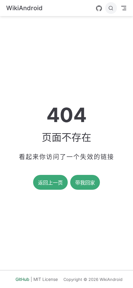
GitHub (22, 279)
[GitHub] (99, 8)
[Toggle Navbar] (123, 8)
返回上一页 (50, 182)
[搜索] (111, 8)
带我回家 (85, 182)
